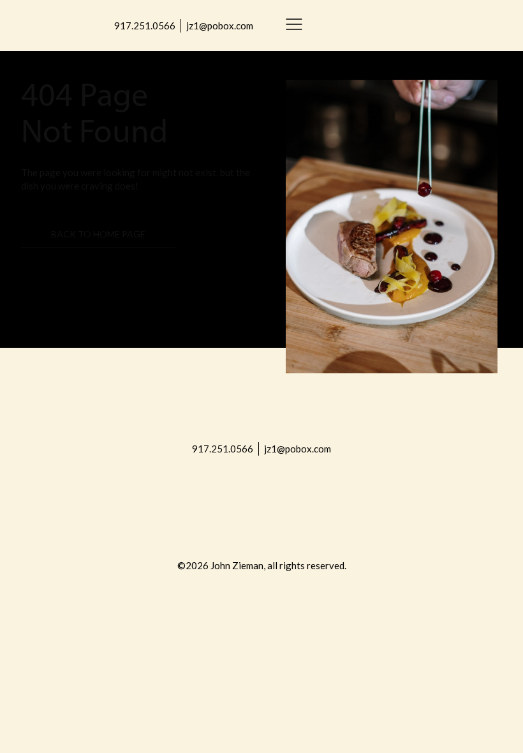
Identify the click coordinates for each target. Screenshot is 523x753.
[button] (294, 26)
